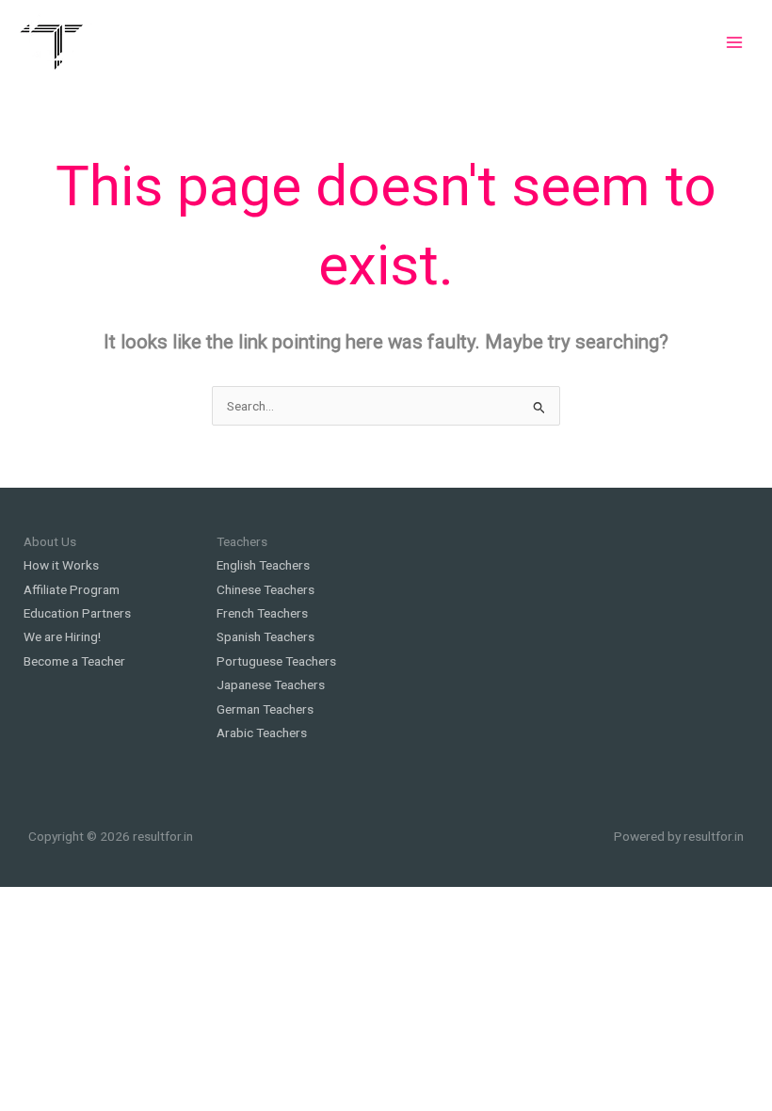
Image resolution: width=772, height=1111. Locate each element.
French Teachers (262, 612)
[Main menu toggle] (735, 42)
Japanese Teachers (271, 684)
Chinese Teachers (265, 589)
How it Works (61, 564)
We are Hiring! (62, 636)
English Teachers (263, 564)
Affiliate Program (72, 589)
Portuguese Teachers (276, 660)
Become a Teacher (74, 660)
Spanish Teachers (265, 636)
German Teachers (265, 709)
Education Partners (77, 612)
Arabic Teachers (262, 732)
